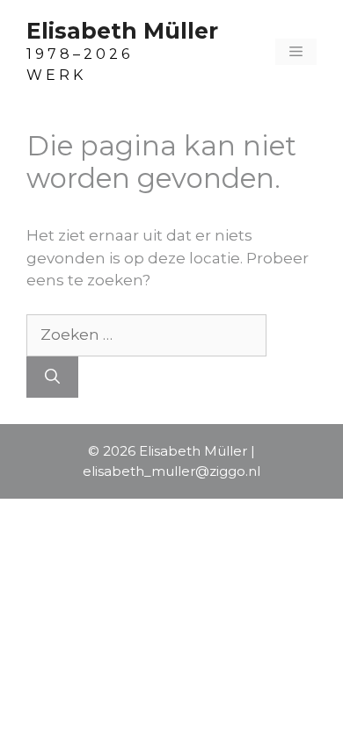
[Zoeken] (52, 377)
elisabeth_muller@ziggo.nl (171, 471)
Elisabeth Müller (122, 31)
